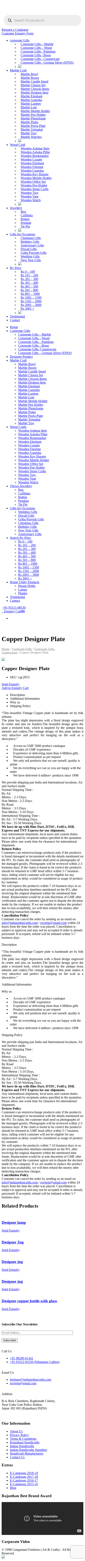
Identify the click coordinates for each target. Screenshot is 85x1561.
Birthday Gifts (30, 241)
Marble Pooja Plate (33, 126)
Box (23, 211)
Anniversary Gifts (32, 245)
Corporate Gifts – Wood (36, 47)
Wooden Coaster (31, 159)
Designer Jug (13, 1242)
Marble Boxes (30, 77)
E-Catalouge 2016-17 (24, 1480)
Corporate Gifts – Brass (33, 345)
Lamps (22, 589)
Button (25, 219)
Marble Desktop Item (34, 92)
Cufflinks (27, 215)
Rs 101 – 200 (29, 275)
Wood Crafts (18, 427)
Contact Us (17, 1457)
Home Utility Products (24, 582)
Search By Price (20, 538)
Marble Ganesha (31, 100)
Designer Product (21, 356)
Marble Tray (29, 133)
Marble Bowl (29, 74)
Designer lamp (14, 1222)
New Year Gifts (31, 260)
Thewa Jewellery (21, 486)
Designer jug (12, 1262)
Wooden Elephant (32, 163)
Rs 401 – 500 (29, 286)
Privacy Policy (19, 1435)
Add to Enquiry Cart (15, 688)
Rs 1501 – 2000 (31, 301)
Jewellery (16, 208)
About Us (16, 1431)
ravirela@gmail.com (53, 923)
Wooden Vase (30, 196)
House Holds (26, 586)
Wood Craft (17, 144)
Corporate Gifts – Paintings (36, 342)
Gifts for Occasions (22, 234)
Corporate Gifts (20, 330)
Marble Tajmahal (32, 129)
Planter (22, 593)
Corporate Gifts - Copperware (40, 59)
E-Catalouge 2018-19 (24, 1473)
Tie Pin (25, 226)
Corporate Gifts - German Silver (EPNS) (47, 62)
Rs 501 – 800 (29, 290)
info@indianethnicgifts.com (20, 923)
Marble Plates (29, 122)
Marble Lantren (31, 103)
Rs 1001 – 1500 (31, 297)
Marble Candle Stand (34, 81)
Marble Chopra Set (33, 85)
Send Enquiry (11, 684)
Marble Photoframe (33, 118)
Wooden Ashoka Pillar (35, 152)
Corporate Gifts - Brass (36, 55)
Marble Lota (29, 107)
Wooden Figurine (29, 449)
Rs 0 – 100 (28, 271)
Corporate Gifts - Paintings (38, 51)
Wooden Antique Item (35, 148)
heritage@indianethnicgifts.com (30, 1379)
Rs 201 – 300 (29, 279)
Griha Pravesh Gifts (33, 252)
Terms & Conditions (23, 1438)
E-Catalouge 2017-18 (24, 1476)
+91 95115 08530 (14, 607)
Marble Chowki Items (35, 89)
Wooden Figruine (32, 167)
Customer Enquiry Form (17, 33)
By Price (15, 268)
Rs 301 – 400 (29, 282)
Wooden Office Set (33, 181)
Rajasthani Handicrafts (24, 1442)
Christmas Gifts (31, 238)
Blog (13, 1488)
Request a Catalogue (15, 29)
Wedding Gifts (30, 256)
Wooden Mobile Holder (36, 178)
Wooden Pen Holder (34, 185)
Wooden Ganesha (32, 170)
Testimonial (17, 316)
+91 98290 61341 (21, 1358)
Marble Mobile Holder (35, 111)
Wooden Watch (31, 200)
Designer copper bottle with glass (29, 1301)
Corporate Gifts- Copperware (37, 349)
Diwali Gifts (29, 249)
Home (14, 327)
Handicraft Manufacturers (26, 1453)
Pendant (26, 222)
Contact (15, 320)
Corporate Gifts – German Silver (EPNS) (45, 353)
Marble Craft (18, 70)
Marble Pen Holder (33, 114)
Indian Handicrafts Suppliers (28, 1450)
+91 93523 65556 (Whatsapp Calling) (34, 1362)
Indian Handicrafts (22, 1446)
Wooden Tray (29, 192)
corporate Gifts (19, 40)
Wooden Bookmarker (35, 156)
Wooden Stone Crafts (34, 189)
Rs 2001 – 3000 (31, 305)
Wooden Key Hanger (34, 174)
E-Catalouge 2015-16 (24, 1484)
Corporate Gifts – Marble (37, 44)
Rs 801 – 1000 (30, 294)
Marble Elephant (31, 96)
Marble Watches (31, 137)
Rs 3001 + (27, 308)
